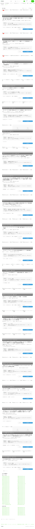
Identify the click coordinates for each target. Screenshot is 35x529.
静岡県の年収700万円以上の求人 (21, 488)
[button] (13, 1)
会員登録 (32, 1)
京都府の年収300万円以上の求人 (6, 507)
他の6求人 (20, 353)
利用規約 (23, 524)
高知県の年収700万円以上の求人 (21, 498)
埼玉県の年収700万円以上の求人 (6, 482)
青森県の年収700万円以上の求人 (21, 476)
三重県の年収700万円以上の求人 (21, 489)
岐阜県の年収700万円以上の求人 (6, 488)
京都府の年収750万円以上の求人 (6, 512)
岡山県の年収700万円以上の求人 (21, 494)
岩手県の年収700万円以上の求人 (6, 477)
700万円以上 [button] (16, 1)
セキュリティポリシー (14, 524)
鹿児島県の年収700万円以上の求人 (6, 503)
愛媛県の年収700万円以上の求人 (6, 498)
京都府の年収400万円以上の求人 (6, 508)
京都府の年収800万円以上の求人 (21, 512)
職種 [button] (11, 1)
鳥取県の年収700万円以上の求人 (21, 493)
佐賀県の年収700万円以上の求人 (21, 499)
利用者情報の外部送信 (19, 524)
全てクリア (6, 4)
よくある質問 (26, 524)
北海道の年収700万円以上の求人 (6, 476)
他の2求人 (20, 306)
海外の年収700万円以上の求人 (21, 504)
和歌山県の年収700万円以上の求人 (6, 493)
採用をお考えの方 (3, 524)
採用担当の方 (27, 1)
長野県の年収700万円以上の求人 (21, 487)
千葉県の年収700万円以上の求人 (21, 482)
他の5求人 (20, 422)
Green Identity (32, 524)
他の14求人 (20, 284)
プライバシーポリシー (9, 524)
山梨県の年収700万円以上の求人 (6, 487)
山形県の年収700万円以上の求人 (21, 478)
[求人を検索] (24, 1)
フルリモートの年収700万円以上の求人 (6, 504)
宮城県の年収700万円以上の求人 (21, 477)
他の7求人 (20, 51)
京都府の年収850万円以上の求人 (6, 513)
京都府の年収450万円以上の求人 (21, 508)
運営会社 (6, 524)
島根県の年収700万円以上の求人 (6, 494)
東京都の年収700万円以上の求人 (6, 483)
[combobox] (30, 8)
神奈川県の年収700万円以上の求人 (22, 483)
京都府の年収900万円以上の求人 (21, 513)
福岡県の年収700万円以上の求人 (6, 499)
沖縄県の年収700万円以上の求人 (21, 503)
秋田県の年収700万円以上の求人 (6, 478)
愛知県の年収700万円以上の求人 (6, 489)
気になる (28, 51)
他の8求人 (20, 260)
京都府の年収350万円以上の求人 (21, 507)
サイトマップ (29, 524)
